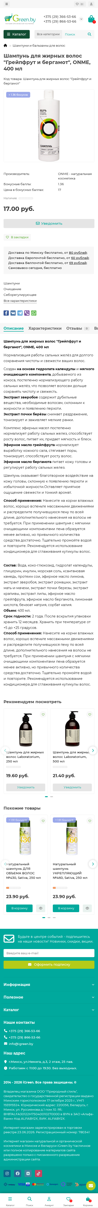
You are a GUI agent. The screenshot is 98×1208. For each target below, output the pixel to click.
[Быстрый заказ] (40, 908)
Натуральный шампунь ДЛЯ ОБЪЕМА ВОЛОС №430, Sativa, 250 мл (23, 871)
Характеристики (45, 328)
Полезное (13, 997)
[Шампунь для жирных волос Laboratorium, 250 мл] (25, 728)
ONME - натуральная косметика (75, 176)
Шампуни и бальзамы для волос (39, 45)
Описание (14, 328)
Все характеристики (20, 301)
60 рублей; (80, 258)
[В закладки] (43, 714)
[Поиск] (89, 34)
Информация (17, 984)
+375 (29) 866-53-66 (60, 21)
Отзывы (77, 328)
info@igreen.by (21, 1044)
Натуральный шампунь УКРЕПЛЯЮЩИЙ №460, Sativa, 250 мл (70, 871)
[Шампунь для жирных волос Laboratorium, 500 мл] (72, 728)
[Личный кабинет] (91, 4)
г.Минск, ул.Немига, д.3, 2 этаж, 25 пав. (41, 1062)
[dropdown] (7, 4)
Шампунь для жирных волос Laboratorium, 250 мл (25, 756)
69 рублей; (78, 263)
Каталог (11, 1010)
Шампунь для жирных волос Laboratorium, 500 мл (71, 756)
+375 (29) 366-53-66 (60, 17)
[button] (5, 750)
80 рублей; (78, 252)
